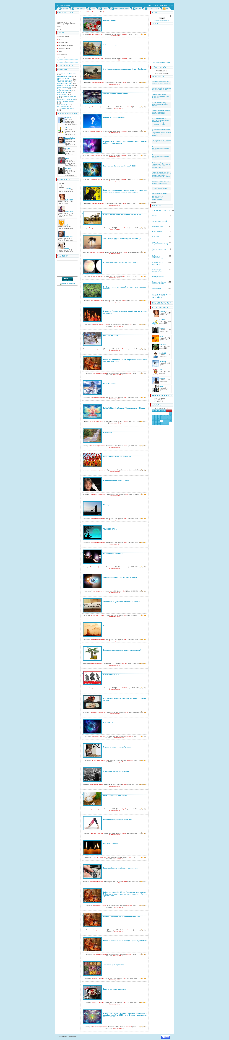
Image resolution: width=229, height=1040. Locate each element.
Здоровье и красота (64, 82)
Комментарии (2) (114, 277)
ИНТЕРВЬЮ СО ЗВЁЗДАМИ (157, 263)
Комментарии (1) (115, 60)
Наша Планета (153, 8)
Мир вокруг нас (62, 89)
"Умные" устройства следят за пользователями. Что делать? (161, 88)
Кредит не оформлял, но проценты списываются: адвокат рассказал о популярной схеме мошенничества (159, 196)
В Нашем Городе (157, 226)
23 (153, 423)
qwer (125, 397)
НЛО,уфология (62, 94)
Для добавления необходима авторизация (161, 63)
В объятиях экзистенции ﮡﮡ (157, 257)
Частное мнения (63, 106)
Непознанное (62, 92)
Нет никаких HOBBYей (159, 221)
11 (159, 418)
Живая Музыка (157, 232)
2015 (89, 12)
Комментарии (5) (118, 108)
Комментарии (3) (114, 132)
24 (156, 423)
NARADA (125, 421)
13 (164, 418)
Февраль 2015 (161, 408)
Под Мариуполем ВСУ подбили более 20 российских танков (161, 141)
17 (156, 421)
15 (170, 418)
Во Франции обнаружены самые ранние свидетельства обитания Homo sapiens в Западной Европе (161, 165)
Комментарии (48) (118, 737)
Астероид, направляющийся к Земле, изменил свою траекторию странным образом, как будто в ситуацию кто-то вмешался (161, 132)
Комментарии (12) (118, 1028)
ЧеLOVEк (124, 663)
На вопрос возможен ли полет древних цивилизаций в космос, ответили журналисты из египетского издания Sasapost (161, 174)
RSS (167, 8)
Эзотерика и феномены (65, 108)
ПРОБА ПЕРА (156, 289)
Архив (138, 8)
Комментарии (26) (114, 883)
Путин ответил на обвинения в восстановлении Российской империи (161, 148)
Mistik (124, 591)
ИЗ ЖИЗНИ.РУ (159, 401)
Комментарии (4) (114, 568)
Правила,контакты (121, 8)
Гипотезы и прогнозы (64, 76)
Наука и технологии (64, 91)
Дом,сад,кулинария (63, 78)
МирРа (125, 252)
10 (156, 418)
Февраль (95, 12)
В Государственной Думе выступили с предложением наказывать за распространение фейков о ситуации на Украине (160, 121)
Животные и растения (65, 80)
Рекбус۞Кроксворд (158, 237)
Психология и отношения (66, 99)
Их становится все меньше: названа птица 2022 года (160, 182)
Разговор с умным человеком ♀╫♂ (158, 270)
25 (159, 423)
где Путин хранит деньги (159, 188)
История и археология (65, 85)
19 (162, 421)
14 (167, 418)
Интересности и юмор (64, 83)
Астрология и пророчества (66, 73)
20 (164, 421)
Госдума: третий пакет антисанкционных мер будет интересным (160, 96)
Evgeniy (124, 784)
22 (170, 421)
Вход (93, 8)
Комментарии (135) (115, 423)
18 (159, 421)
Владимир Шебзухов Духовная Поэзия (159, 283)
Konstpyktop (129, 736)
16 (153, 421)
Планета (124, 349)
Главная (64, 8)
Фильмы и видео (62, 105)
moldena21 (125, 34)
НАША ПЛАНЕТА (159, 398)
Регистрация (80, 8)
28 (167, 423)
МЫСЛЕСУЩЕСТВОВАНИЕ (161, 211)
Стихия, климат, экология (65, 101)
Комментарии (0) (115, 35)
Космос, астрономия (64, 87)
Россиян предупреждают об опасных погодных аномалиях (161, 82)
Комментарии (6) (114, 84)
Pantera (130, 857)
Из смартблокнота (158, 277)
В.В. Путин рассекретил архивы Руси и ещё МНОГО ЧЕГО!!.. (160, 295)
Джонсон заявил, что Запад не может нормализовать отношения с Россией (161, 112)
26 (162, 423)
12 (162, 418)
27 (164, 423)
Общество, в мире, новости (66, 96)
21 (167, 421)
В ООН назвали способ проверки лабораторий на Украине (159, 104)
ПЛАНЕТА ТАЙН (159, 400)
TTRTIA (154, 216)
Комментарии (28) (114, 544)
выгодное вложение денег (161, 20)
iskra (124, 82)
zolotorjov (129, 373)
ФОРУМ (104, 8)
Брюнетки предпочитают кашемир (160, 243)
